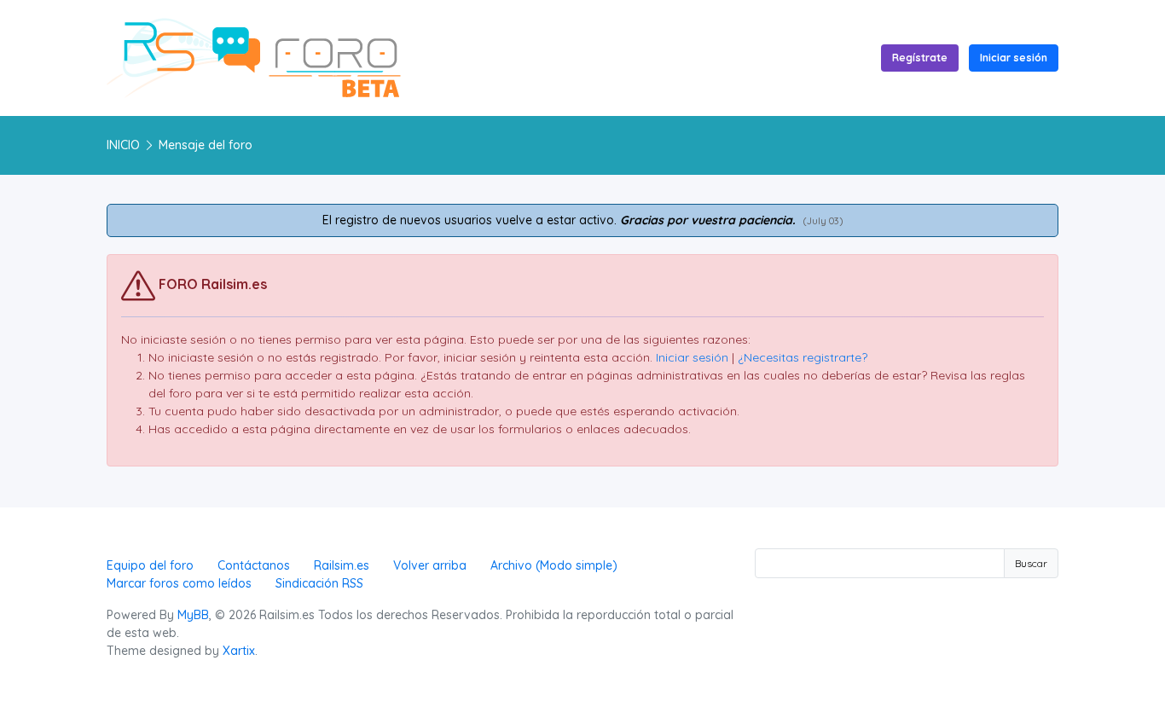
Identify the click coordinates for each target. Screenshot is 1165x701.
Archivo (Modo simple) (553, 565)
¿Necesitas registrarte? (802, 357)
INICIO (123, 145)
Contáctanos (253, 565)
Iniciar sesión (1013, 57)
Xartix (239, 650)
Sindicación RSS (319, 583)
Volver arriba (430, 565)
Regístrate (920, 57)
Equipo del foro (150, 565)
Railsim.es (341, 565)
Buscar (1031, 563)
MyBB (193, 615)
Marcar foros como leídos (179, 583)
